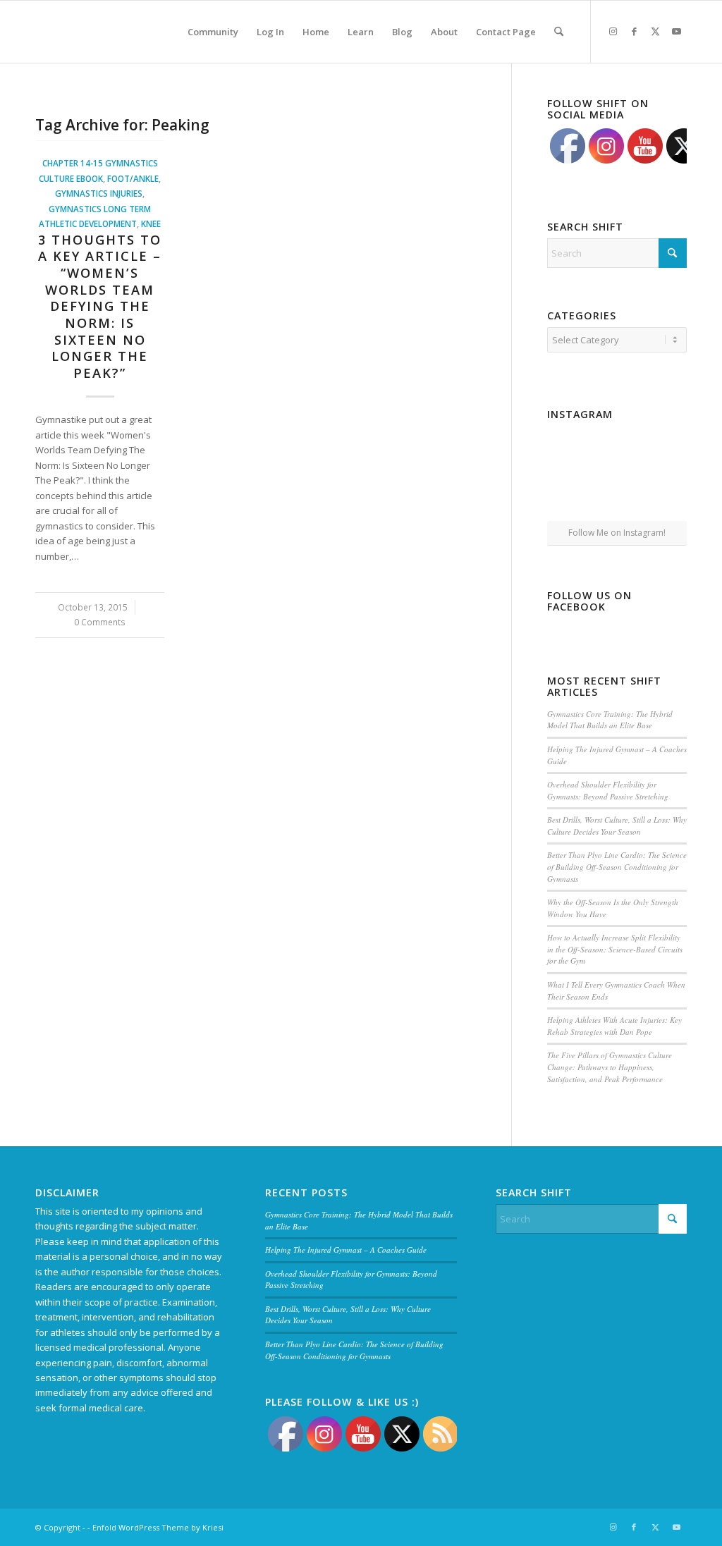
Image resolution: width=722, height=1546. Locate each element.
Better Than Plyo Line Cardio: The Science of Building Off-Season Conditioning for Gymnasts (617, 866)
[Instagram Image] (617, 449)
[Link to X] (655, 31)
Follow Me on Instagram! (617, 533)
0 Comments (100, 621)
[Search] (559, 32)
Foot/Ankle (133, 178)
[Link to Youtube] (676, 31)
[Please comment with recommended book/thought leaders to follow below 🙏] (569, 448)
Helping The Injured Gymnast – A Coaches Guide (346, 1249)
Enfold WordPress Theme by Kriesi (158, 1527)
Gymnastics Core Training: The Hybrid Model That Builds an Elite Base (610, 719)
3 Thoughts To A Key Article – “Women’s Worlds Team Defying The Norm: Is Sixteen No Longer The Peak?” (99, 306)
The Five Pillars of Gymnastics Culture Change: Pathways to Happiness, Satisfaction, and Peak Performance (609, 1067)
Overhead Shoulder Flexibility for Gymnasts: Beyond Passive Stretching (607, 790)
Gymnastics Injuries (98, 193)
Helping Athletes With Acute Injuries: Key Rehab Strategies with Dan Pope (614, 1025)
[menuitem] (212, 32)
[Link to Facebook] (633, 31)
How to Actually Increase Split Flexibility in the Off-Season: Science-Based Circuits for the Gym (615, 949)
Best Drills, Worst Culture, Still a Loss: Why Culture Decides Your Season (617, 825)
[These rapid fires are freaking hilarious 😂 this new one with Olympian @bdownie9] (664, 448)
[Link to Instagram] (612, 31)
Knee (151, 223)
